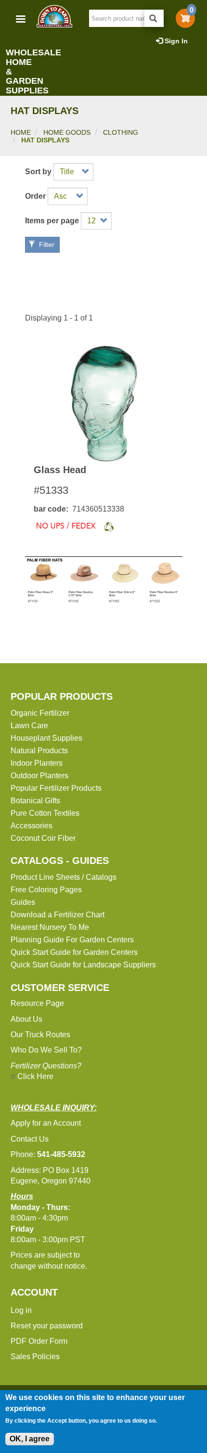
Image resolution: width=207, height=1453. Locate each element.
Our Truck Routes (40, 1034)
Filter (45, 244)
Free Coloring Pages (46, 890)
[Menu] (20, 20)
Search (154, 18)
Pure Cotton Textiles (45, 813)
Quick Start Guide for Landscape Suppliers (83, 965)
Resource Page (37, 1003)
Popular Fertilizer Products (56, 788)
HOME (21, 132)
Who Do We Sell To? (46, 1050)
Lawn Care (29, 725)
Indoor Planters (37, 763)
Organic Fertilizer (40, 713)
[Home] (54, 16)
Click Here (35, 1076)
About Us (26, 1019)
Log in (21, 1310)
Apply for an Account (46, 1123)
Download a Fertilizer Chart (57, 915)
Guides (23, 902)
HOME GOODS (67, 132)
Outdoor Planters (39, 776)
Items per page (52, 221)
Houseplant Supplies (46, 738)
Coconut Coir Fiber (43, 838)
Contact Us (30, 1139)
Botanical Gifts (35, 801)
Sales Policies (35, 1356)
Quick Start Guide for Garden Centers (74, 952)
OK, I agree (30, 1439)
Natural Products (39, 750)
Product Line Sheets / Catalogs (63, 877)
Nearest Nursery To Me (50, 927)
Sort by (38, 172)
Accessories (31, 826)
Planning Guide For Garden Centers (72, 940)
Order (35, 196)
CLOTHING (120, 132)
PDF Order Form (39, 1341)
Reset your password (47, 1326)
